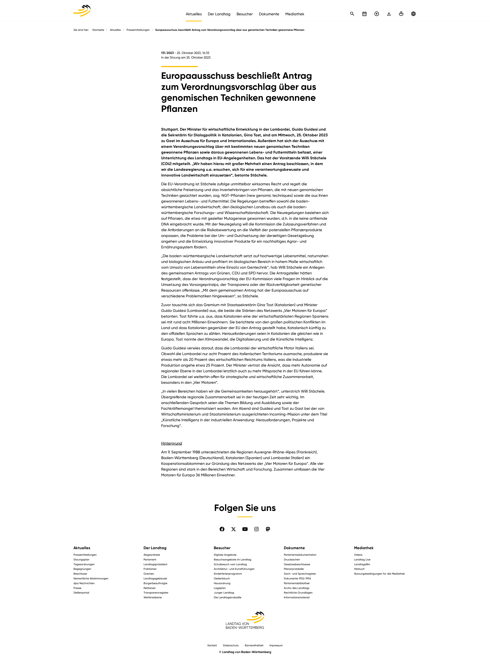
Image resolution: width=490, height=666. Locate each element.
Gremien (149, 573)
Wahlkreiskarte (153, 597)
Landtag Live (362, 559)
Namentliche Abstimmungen (91, 578)
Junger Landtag (224, 592)
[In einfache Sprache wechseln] (389, 13)
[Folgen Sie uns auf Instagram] (256, 529)
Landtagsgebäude (155, 578)
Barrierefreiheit (254, 645)
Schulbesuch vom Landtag (230, 564)
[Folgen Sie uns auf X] (233, 529)
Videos (358, 554)
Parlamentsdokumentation (300, 554)
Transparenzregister (156, 592)
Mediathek (364, 548)
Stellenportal (81, 592)
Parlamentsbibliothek (297, 583)
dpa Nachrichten (84, 583)
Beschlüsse (80, 573)
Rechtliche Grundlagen (298, 592)
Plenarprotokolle (294, 568)
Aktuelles (115, 29)
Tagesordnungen (84, 564)
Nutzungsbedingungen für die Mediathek (379, 573)
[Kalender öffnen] (364, 13)
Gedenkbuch (222, 578)
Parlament (150, 559)
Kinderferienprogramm (228, 573)
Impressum (276, 645)
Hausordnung (222, 583)
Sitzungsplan (81, 559)
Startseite (98, 29)
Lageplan (220, 588)
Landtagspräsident (155, 564)
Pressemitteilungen (138, 29)
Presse (77, 588)
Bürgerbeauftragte (155, 583)
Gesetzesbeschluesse (297, 564)
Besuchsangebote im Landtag (232, 559)
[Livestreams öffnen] (376, 13)
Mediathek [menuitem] (294, 14)
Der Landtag (155, 548)
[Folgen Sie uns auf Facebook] (222, 529)
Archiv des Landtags (296, 588)
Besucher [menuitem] (245, 14)
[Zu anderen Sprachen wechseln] (413, 13)
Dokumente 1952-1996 (297, 578)
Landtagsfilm (362, 564)
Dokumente (294, 548)
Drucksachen (292, 559)
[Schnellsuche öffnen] (352, 13)
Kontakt (212, 645)
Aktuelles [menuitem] (194, 14)
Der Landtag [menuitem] (219, 14)
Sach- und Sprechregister (300, 573)
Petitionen (150, 588)
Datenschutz (231, 645)
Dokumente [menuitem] (269, 14)
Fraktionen (150, 568)
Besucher (222, 548)
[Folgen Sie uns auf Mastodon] (268, 529)
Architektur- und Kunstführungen (234, 568)
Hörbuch (359, 568)
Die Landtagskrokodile (227, 597)
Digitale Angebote (225, 554)
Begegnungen (82, 568)
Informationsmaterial (297, 597)
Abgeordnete (152, 554)
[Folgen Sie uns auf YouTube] (245, 529)
